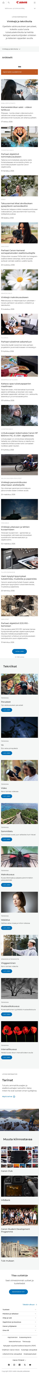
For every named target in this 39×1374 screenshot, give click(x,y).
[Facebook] (9, 1365)
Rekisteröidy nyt (18, 1292)
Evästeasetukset (30, 1354)
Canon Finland (19, 1360)
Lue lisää (6, 710)
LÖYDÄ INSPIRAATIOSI (19, 17)
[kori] (3, 2)
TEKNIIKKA (5, 698)
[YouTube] (30, 1365)
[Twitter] (25, 1365)
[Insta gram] (14, 1365)
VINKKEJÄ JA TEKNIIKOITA (10, 959)
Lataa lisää (19, 651)
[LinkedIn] (19, 1365)
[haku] (9, 2)
